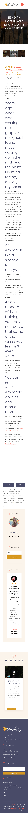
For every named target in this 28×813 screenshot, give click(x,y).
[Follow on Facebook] (9, 537)
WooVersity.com (19, 506)
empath (17, 67)
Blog (4, 792)
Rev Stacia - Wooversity (15, 32)
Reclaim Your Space (10, 444)
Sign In (4, 795)
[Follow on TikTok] (15, 537)
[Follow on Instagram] (12, 537)
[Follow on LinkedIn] (18, 537)
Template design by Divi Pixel (9, 804)
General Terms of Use (15, 808)
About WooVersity (7, 782)
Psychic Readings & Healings (10, 785)
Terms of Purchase (11, 810)
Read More (14, 629)
